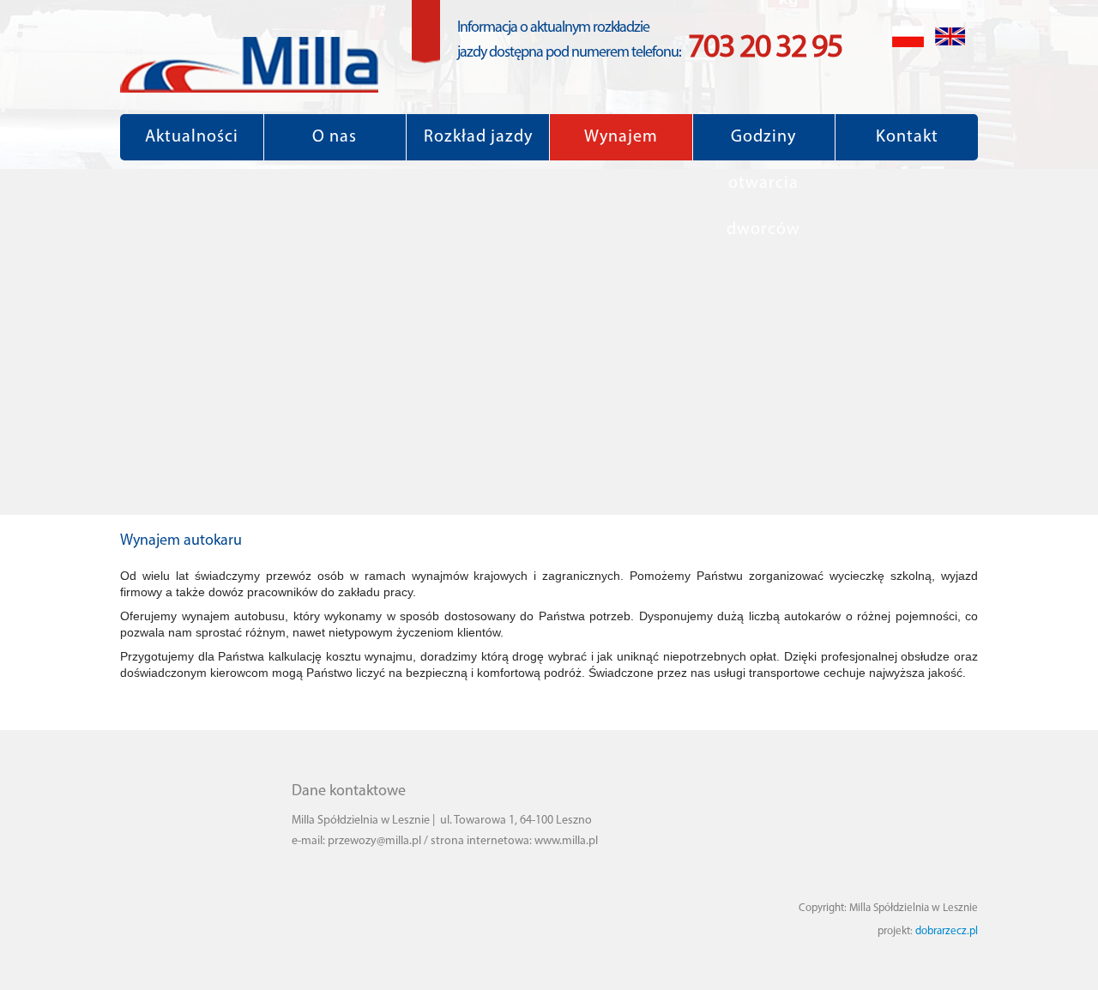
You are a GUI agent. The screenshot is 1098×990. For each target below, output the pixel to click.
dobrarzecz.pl (946, 931)
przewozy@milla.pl (374, 841)
